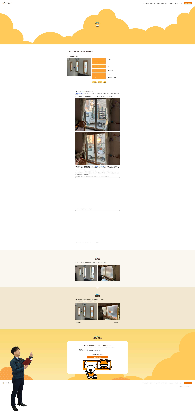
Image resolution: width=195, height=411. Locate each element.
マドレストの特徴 (145, 3)
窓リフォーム (152, 3)
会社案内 (176, 3)
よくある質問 (171, 3)
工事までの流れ (164, 3)
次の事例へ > (117, 322)
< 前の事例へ (78, 322)
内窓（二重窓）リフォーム (79, 54)
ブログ (181, 3)
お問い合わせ (188, 3)
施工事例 (158, 3)
